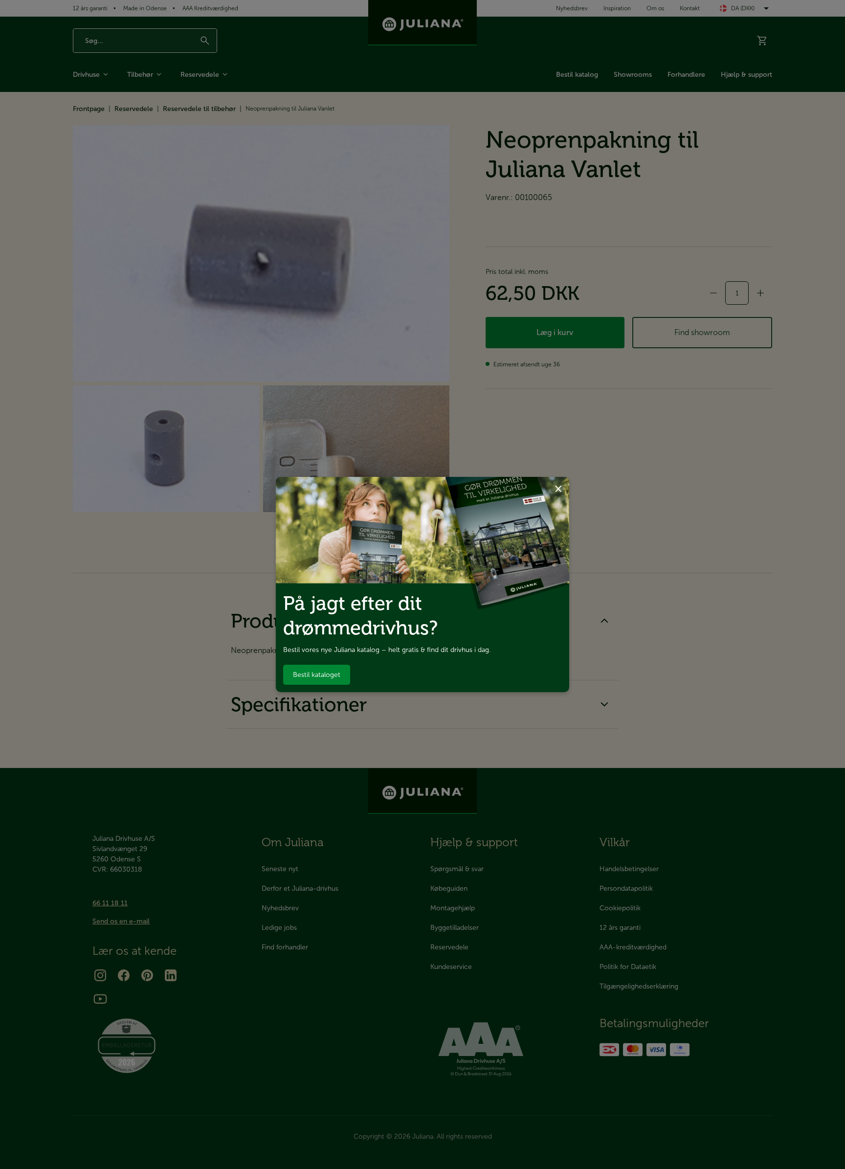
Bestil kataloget (316, 675)
